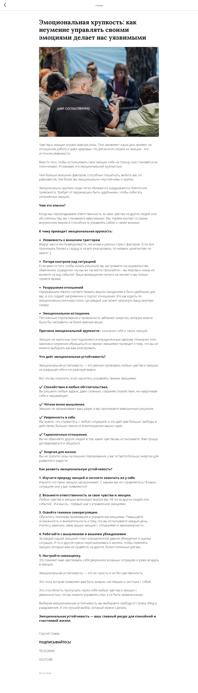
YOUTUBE (46, 659)
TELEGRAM (47, 651)
